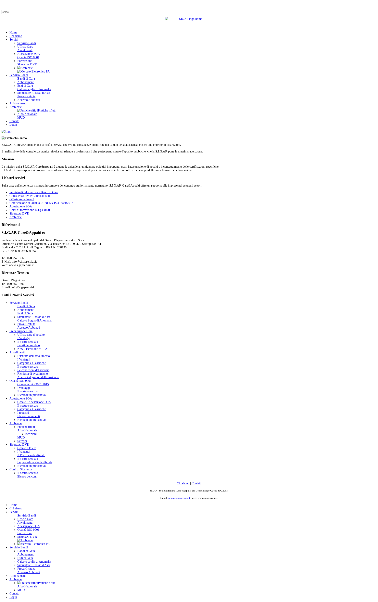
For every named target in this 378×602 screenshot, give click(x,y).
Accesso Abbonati (28, 99)
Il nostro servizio (27, 341)
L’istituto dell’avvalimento (33, 356)
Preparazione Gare (20, 331)
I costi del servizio (28, 345)
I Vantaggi (23, 338)
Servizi (13, 39)
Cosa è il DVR (26, 448)
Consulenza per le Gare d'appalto (30, 195)
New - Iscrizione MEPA (32, 348)
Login (13, 124)
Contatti (14, 121)
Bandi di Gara (26, 78)
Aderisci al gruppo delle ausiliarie (38, 377)
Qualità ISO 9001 (28, 57)
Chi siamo (15, 36)
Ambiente (15, 107)
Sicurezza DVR (27, 64)
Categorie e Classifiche (31, 363)
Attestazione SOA (28, 53)
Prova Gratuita (26, 96)
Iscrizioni (31, 434)
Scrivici (22, 441)
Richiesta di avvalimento (32, 373)
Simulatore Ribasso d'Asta (33, 92)
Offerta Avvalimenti (21, 199)
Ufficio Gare (25, 46)
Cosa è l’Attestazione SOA (34, 402)
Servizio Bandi (26, 43)
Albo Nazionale (27, 114)
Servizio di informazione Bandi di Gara (33, 192)
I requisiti (23, 412)
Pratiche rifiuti (26, 426)
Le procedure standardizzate (34, 462)
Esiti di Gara (25, 85)
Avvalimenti (24, 50)
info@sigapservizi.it (179, 497)
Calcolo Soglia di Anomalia (34, 320)
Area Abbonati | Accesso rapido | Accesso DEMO (33, 5)
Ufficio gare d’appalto (31, 334)
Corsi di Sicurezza (20, 469)
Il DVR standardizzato (31, 455)
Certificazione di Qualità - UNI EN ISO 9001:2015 (41, 202)
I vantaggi (23, 387)
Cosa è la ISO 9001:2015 (33, 384)
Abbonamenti (25, 82)
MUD (21, 117)
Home (13, 32)
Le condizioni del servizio (33, 370)
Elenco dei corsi (27, 476)
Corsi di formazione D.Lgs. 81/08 (30, 210)
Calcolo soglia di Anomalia (34, 89)
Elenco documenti (28, 416)
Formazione (24, 60)
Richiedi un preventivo (31, 395)
